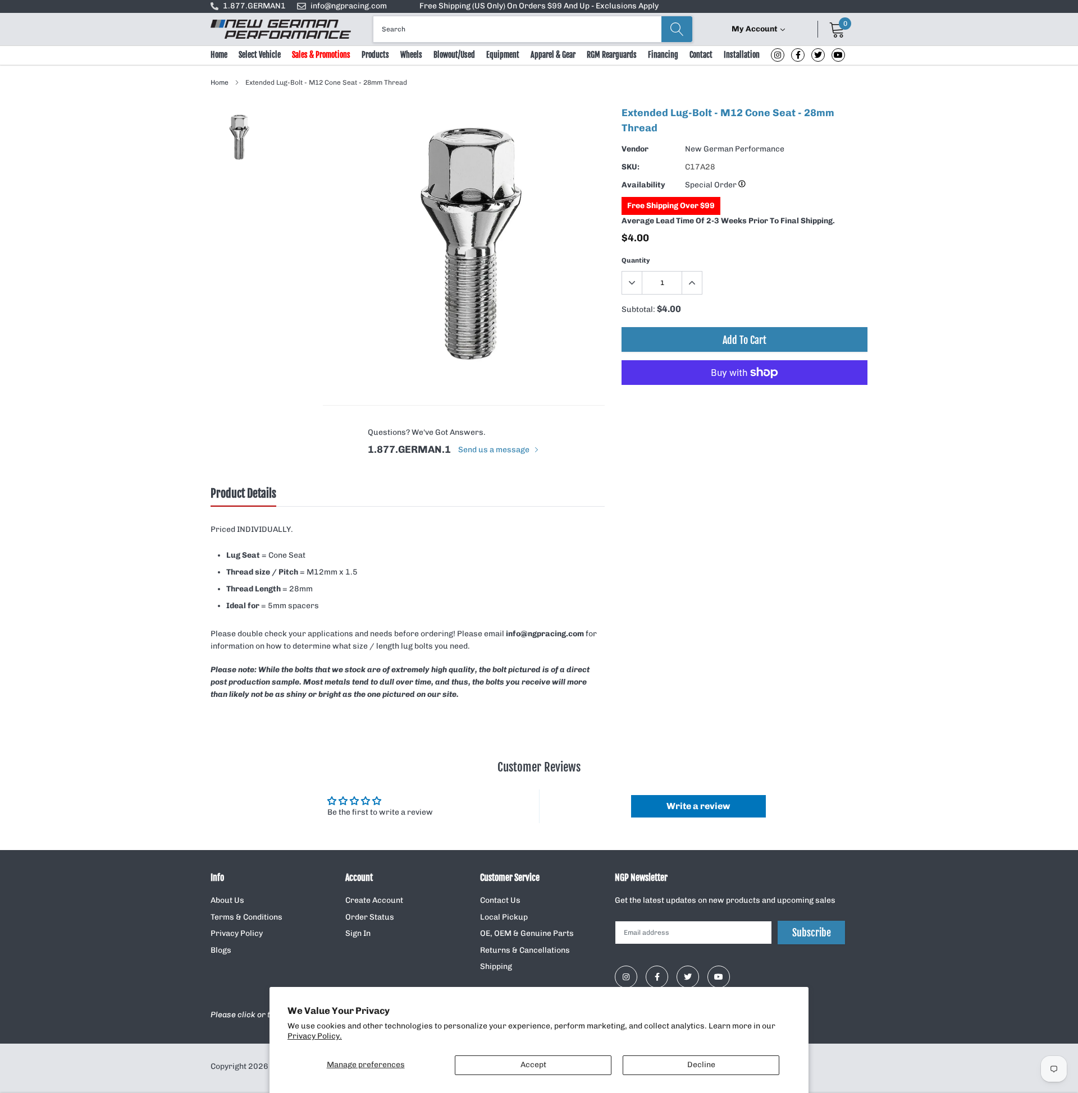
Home (219, 54)
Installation (742, 54)
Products (375, 54)
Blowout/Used (454, 54)
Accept (533, 1064)
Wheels (411, 54)
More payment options (744, 400)
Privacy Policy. (314, 1036)
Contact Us (500, 900)
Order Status (369, 917)
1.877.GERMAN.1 (409, 449)
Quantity (636, 260)
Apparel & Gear (553, 54)
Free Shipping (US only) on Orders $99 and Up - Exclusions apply (539, 6)
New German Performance (734, 149)
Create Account (374, 900)
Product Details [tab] (243, 493)
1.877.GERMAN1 (254, 6)
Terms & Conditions (246, 917)
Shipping (496, 966)
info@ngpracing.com (348, 6)
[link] (777, 55)
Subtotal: (638, 309)
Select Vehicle (260, 54)
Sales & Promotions (321, 54)
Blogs (221, 950)
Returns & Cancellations (525, 950)
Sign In (358, 933)
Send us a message (494, 449)
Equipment (502, 54)
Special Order (711, 185)
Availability (643, 185)
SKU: (631, 167)
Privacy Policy (237, 933)
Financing (663, 54)
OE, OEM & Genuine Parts (527, 933)
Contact (700, 54)
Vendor (635, 149)
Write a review (698, 806)
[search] (676, 29)
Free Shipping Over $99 (671, 205)
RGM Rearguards (612, 54)
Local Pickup (504, 917)
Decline (701, 1064)
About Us (227, 900)
